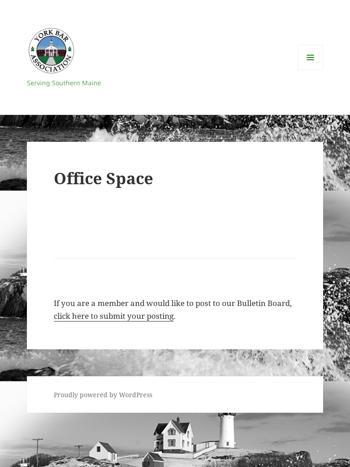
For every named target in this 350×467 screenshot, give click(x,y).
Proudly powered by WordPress (103, 394)
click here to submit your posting (114, 316)
